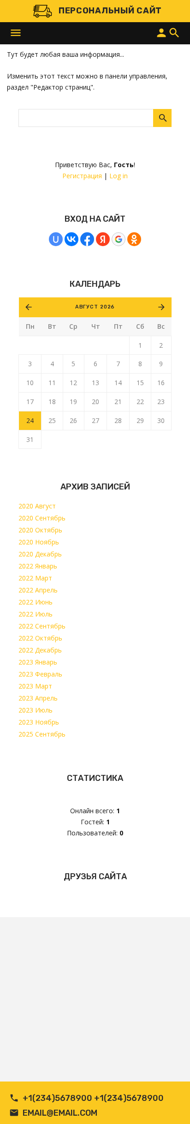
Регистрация (82, 175)
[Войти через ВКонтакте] (71, 239)
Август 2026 (95, 307)
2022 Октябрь (40, 638)
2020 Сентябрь (41, 518)
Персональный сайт (110, 11)
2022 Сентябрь (41, 626)
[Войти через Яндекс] (103, 239)
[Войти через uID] (56, 239)
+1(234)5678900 (57, 1098)
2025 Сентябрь (41, 734)
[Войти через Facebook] (87, 239)
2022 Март (35, 578)
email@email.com (60, 1113)
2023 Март (35, 686)
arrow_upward (169, 1103)
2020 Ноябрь (38, 542)
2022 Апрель (38, 590)
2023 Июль (35, 710)
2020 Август (37, 506)
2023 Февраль (40, 674)
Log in (118, 175)
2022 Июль (35, 614)
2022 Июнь (35, 602)
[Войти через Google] (118, 239)
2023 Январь (37, 662)
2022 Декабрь (40, 650)
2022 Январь (37, 566)
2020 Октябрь (40, 530)
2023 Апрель (38, 698)
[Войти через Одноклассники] (134, 239)
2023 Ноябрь (38, 722)
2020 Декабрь (40, 554)
